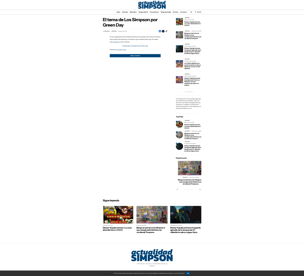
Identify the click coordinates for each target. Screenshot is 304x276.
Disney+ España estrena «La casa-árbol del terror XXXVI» (192, 23)
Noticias (114, 31)
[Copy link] (166, 31)
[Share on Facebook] (160, 31)
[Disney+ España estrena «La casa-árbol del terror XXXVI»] (179, 124)
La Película (106, 31)
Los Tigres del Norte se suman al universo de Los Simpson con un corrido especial (192, 65)
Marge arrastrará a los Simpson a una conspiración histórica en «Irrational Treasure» (192, 35)
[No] (302, 273)
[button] (191, 12)
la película (116, 42)
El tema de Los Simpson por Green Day (135, 46)
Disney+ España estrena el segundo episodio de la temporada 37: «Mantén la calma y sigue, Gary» (192, 50)
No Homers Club (120, 49)
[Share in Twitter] (163, 31)
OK (188, 273)
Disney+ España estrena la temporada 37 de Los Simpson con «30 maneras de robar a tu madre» (192, 81)
